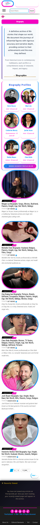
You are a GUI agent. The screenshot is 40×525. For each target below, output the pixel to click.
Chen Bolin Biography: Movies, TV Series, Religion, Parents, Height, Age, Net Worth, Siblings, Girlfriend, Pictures (18, 342)
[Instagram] (24, 511)
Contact (35, 522)
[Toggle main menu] (4, 11)
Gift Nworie (11, 209)
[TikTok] (28, 511)
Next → (34, 475)
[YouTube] (20, 511)
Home (3, 16)
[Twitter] (16, 511)
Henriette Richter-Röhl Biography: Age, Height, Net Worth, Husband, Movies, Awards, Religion (19, 453)
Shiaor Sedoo (12, 401)
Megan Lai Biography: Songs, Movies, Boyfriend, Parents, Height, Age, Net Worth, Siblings (20, 205)
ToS (28, 522)
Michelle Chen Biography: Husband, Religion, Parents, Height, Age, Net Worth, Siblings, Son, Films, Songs (19, 250)
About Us (5, 522)
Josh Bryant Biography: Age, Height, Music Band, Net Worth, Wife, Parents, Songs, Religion (20, 397)
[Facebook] (12, 511)
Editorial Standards (17, 522)
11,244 (24, 470)
